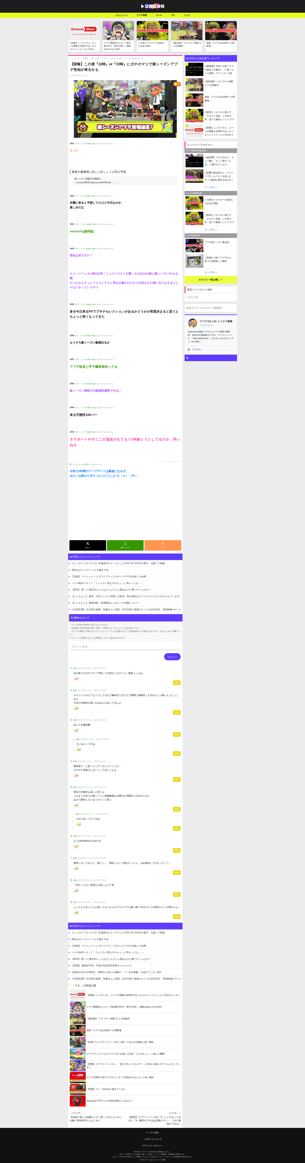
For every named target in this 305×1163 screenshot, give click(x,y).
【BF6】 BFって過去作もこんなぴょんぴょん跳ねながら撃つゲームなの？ (111, 589)
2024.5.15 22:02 (100, 836)
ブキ (173, 15)
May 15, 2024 (117, 182)
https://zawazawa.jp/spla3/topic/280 (171, 461)
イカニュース (121, 15)
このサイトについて (152, 1139)
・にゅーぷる (192, 297)
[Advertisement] (125, 515)
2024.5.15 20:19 (100, 668)
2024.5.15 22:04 (100, 858)
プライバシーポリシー (152, 1145)
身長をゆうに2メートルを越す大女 (89, 570)
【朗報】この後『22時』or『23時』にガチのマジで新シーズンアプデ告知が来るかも (112, 58)
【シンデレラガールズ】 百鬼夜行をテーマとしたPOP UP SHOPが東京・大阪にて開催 (118, 563)
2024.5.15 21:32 (100, 787)
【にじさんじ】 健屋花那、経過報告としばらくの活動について (105, 602)
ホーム (71, 58)
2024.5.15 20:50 (100, 720)
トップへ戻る (152, 1132)
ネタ (78, 58)
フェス (187, 15)
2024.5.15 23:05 (102, 739)
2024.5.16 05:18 (102, 814)
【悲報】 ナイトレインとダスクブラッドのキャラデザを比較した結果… (109, 576)
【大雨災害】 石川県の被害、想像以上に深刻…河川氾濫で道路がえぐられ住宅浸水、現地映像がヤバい (126, 609)
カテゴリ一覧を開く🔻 (211, 279)
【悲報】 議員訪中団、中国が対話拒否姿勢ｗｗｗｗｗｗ (101, 965)
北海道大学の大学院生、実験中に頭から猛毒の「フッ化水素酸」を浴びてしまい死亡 (116, 972)
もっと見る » (211, 187)
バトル (159, 15)
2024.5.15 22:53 (100, 880)
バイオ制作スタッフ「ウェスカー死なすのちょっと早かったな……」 (108, 583)
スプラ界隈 (141, 15)
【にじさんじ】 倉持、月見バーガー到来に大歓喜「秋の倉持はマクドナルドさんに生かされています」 (126, 596)
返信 (177, 683)
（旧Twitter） (197, 349)
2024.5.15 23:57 (100, 902)
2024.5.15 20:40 (100, 690)
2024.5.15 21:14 (100, 761)
